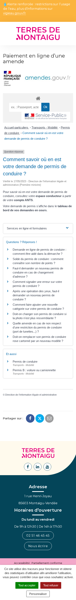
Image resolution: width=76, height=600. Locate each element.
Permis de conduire (25, 361)
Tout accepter (26, 585)
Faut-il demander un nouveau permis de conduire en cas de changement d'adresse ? (38, 272)
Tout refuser (50, 585)
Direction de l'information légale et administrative (31, 394)
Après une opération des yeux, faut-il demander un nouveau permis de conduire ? (36, 295)
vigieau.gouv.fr (14, 13)
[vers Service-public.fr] (45, 116)
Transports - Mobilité (45, 127)
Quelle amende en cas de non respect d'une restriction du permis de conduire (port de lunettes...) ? (37, 327)
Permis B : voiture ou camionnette (34, 370)
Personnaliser (38, 594)
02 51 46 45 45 (38, 535)
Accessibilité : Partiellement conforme (38, 562)
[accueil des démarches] (38, 98)
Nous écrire (38, 546)
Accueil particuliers (16, 127)
